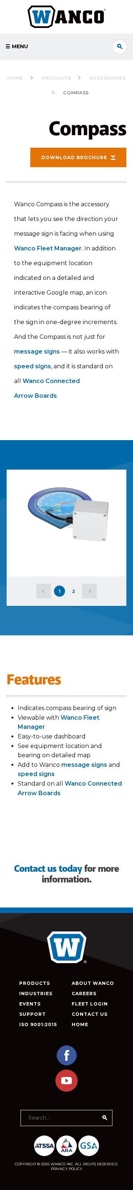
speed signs (32, 366)
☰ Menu (17, 46)
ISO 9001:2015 (38, 1024)
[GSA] (88, 1145)
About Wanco (93, 983)
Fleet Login (90, 1004)
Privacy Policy (66, 1169)
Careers (84, 993)
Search (119, 47)
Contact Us (90, 1014)
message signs (37, 351)
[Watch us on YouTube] (66, 1090)
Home (15, 78)
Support (32, 1014)
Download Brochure (74, 157)
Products (34, 983)
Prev (43, 591)
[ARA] (66, 1145)
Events (30, 1004)
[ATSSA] (44, 1145)
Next (89, 591)
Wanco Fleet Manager (48, 248)
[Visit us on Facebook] (66, 1064)
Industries (35, 993)
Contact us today (48, 869)
